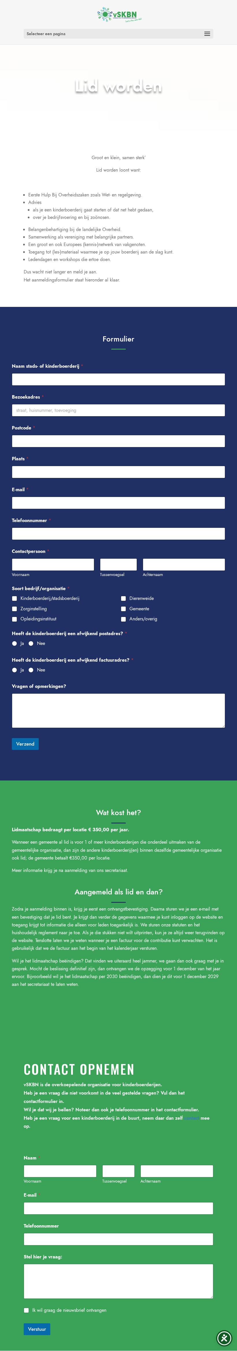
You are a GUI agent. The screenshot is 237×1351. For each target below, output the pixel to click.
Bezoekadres (28, 397)
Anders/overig (143, 619)
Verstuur (37, 1329)
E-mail (20, 489)
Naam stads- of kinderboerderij (47, 366)
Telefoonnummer (31, 520)
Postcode (23, 428)
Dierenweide (141, 599)
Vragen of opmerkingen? (39, 686)
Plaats (20, 458)
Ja (22, 644)
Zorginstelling (34, 609)
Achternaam (153, 574)
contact (191, 1118)
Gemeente (139, 609)
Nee (41, 644)
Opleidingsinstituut (38, 619)
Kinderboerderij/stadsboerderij (50, 599)
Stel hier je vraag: (43, 1257)
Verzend (25, 743)
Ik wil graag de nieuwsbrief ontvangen (69, 1310)
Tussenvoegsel (112, 574)
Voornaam (20, 574)
